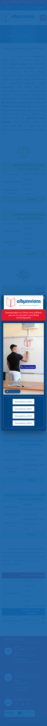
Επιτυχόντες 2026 (23, 401)
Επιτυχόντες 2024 (23, 416)
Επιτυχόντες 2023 (23, 423)
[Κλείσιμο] (43, 297)
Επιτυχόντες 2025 (23, 408)
